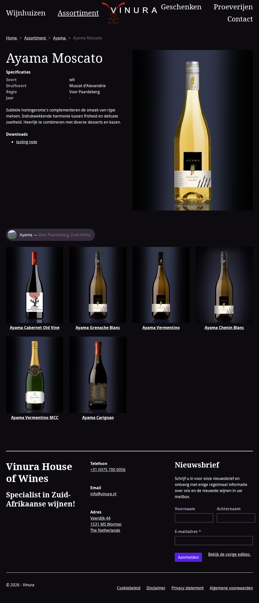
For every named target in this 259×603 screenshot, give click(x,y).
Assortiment (78, 12)
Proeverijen (233, 6)
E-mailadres (188, 531)
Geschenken (181, 6)
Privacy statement (187, 588)
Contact (240, 19)
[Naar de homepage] (129, 13)
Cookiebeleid (128, 588)
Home (12, 38)
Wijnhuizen (26, 12)
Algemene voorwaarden (231, 588)
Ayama (60, 38)
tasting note (26, 142)
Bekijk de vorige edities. (229, 554)
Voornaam (185, 509)
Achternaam (229, 509)
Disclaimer (155, 588)
